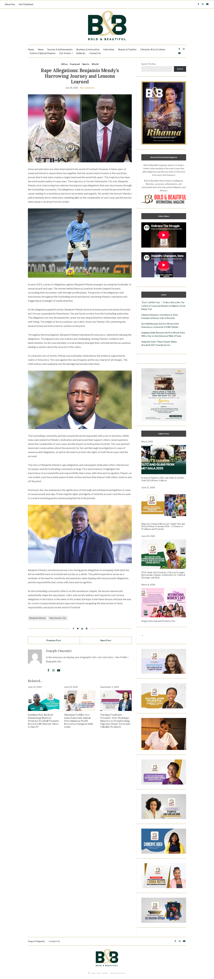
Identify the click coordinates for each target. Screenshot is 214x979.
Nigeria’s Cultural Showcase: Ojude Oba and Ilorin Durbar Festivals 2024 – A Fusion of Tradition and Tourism (163, 526)
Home (31, 49)
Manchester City (58, 618)
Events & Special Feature (42, 53)
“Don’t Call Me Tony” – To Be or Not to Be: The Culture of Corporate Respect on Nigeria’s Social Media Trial (163, 305)
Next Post (105, 640)
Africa (64, 64)
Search (180, 69)
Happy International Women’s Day (158, 621)
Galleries (80, 53)
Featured (75, 64)
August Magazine (36, 941)
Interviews (108, 49)
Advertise (10, 4)
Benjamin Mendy (37, 618)
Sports (85, 64)
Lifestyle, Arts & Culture (152, 49)
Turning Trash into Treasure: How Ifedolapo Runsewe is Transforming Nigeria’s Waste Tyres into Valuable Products (115, 720)
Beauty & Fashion (127, 49)
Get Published (26, 4)
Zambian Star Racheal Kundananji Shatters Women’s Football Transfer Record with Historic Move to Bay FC (43, 720)
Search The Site (148, 64)
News (41, 49)
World (95, 64)
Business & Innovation (87, 49)
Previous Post (54, 640)
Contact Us (95, 53)
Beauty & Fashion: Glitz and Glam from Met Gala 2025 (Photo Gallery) (162, 479)
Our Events (65, 53)
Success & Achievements (60, 49)
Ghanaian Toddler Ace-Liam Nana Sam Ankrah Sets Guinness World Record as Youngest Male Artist (78, 720)
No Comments (87, 87)
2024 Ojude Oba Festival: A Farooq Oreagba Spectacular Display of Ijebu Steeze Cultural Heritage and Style (163, 575)
